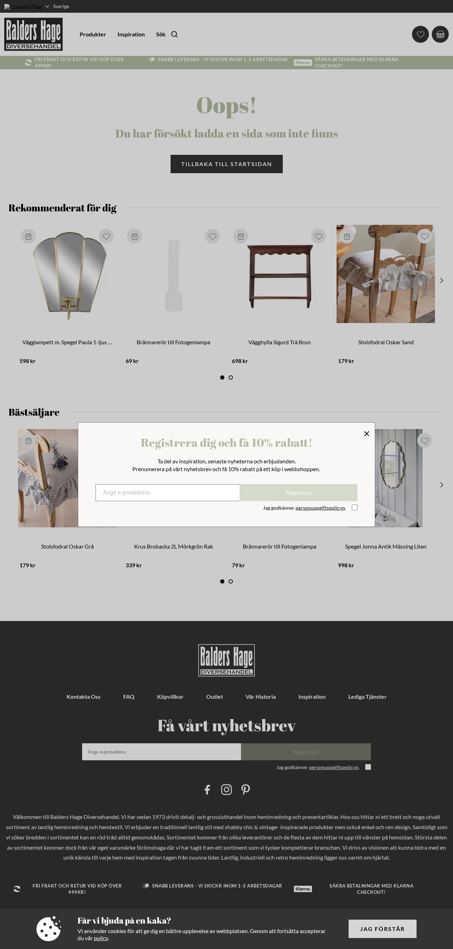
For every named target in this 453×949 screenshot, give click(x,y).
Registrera (298, 492)
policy (101, 938)
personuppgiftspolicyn (320, 508)
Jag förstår (382, 928)
